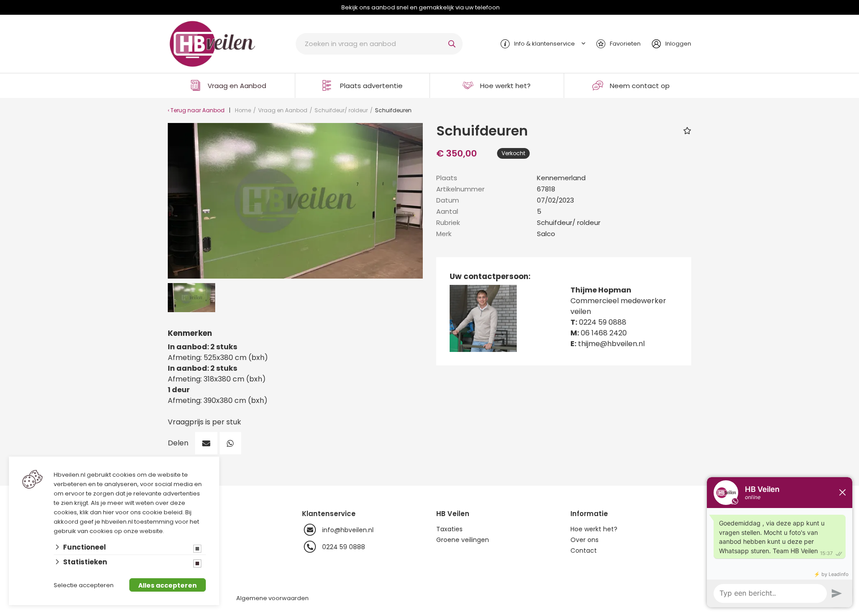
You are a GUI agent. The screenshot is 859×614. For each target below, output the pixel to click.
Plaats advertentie (371, 85)
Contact (583, 550)
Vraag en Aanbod (237, 85)
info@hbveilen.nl (348, 529)
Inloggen (678, 43)
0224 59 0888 (602, 322)
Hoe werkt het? (505, 85)
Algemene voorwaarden (272, 598)
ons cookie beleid (156, 512)
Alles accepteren (167, 585)
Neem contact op (640, 85)
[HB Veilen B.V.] (212, 43)
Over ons (584, 539)
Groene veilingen (462, 539)
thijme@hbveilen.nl (611, 344)
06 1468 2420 (604, 333)
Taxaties (449, 529)
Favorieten (625, 43)
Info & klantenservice (544, 43)
